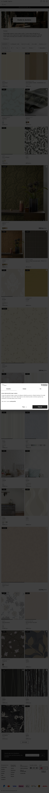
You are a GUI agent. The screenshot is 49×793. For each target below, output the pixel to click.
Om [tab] (40, 388)
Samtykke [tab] (8, 388)
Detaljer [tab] (24, 388)
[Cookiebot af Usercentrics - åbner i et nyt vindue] (42, 385)
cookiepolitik (13, 401)
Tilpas (23, 406)
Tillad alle (40, 406)
